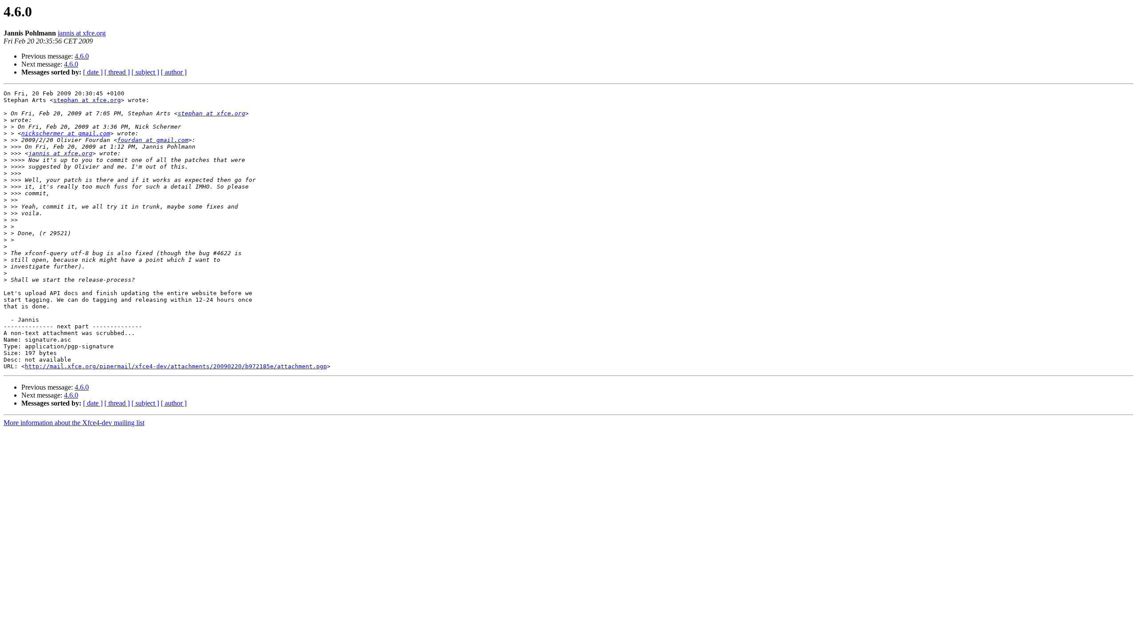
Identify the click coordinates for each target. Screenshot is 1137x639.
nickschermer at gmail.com (65, 133)
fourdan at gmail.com (152, 140)
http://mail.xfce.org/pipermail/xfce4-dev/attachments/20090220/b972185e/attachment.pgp (176, 366)
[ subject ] (145, 72)
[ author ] (174, 72)
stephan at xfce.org (87, 100)
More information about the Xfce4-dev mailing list (74, 422)
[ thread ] (117, 72)
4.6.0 (82, 56)
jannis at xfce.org (82, 33)
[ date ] (93, 72)
